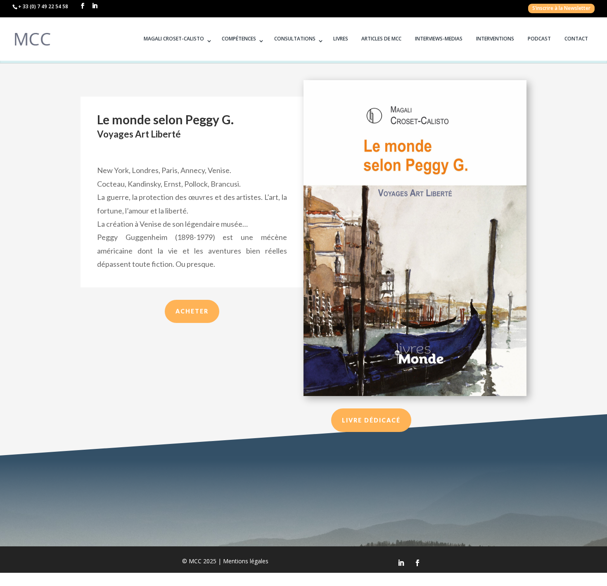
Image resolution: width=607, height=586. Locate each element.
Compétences (239, 38)
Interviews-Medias (438, 38)
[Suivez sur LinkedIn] (401, 562)
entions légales (245, 561)
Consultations (294, 38)
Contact (576, 38)
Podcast (539, 38)
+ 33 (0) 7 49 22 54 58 (43, 6)
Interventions (495, 38)
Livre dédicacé (371, 420)
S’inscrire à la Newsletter (561, 9)
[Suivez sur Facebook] (417, 562)
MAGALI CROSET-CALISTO (174, 38)
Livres (340, 38)
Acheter (192, 311)
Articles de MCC (381, 38)
